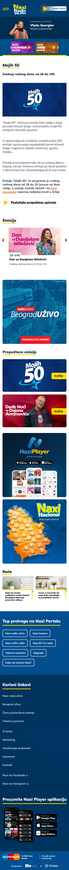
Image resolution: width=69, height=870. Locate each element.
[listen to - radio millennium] (22, 47)
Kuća (7, 571)
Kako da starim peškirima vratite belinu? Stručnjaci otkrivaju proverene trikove (17, 596)
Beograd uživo (12, 704)
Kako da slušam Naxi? (18, 662)
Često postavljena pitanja (18, 712)
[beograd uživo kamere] (34, 312)
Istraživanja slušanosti (16, 748)
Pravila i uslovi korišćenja (48, 857)
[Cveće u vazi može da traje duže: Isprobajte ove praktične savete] (51, 584)
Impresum (9, 756)
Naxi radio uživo (15, 633)
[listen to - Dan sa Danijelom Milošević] (35, 241)
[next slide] (58, 47)
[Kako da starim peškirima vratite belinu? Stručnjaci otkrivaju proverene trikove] (18, 584)
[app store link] (46, 825)
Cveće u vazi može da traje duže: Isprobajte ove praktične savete (48, 595)
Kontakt (7, 765)
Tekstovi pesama (15, 652)
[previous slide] (11, 47)
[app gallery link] (46, 833)
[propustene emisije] (34, 375)
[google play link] (46, 817)
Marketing (9, 739)
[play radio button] (53, 9)
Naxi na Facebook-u (15, 775)
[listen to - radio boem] (47, 47)
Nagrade (38, 652)
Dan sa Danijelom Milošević (27, 259)
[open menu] (6, 9)
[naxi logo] (20, 9)
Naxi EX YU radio (43, 643)
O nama (7, 731)
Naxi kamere (40, 633)
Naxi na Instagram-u (15, 783)
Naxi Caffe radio (15, 643)
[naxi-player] (34, 465)
